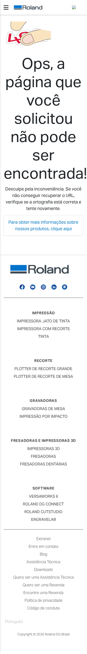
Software (43, 488)
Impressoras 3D (43, 448)
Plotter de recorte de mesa (43, 376)
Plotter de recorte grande (43, 368)
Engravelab (43, 519)
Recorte (43, 360)
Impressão (43, 313)
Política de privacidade (43, 600)
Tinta (43, 336)
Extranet (43, 538)
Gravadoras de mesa (43, 408)
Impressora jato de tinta (43, 321)
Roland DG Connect (43, 504)
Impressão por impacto (43, 416)
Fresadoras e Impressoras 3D (43, 440)
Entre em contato (43, 546)
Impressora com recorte (43, 328)
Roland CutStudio (43, 511)
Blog (43, 554)
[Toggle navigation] (6, 7)
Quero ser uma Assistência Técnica (43, 577)
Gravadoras (43, 400)
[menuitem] (75, 7)
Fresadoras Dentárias (43, 464)
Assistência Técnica (43, 561)
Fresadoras (43, 456)
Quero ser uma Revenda (43, 585)
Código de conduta (43, 608)
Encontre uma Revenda (43, 592)
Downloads (43, 569)
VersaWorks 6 (43, 496)
